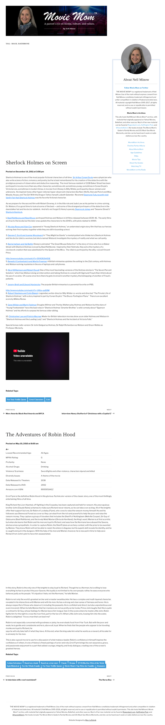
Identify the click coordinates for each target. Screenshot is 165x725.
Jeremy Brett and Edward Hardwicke (24, 284)
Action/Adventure (14, 663)
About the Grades (136, 163)
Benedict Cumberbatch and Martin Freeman (27, 261)
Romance (101, 666)
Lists (48, 400)
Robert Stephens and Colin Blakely (23, 293)
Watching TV (136, 166)
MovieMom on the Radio (136, 170)
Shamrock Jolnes (82, 209)
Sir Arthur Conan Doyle (83, 177)
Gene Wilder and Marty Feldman (22, 305)
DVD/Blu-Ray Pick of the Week (91, 663)
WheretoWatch (122, 128)
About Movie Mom (136, 149)
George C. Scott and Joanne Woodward (25, 235)
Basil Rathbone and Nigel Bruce (21, 218)
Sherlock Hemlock (14, 212)
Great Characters (36, 400)
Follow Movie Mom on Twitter (136, 88)
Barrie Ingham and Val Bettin (20, 244)
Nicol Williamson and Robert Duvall (23, 270)
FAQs (136, 156)
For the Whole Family (31, 666)
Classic (64, 663)
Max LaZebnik (90, 720)
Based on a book (31, 663)
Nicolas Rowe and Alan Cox (20, 226)
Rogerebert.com (134, 125)
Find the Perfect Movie (136, 146)
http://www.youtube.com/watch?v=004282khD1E (28, 258)
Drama (72, 663)
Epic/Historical (13, 666)
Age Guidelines (136, 153)
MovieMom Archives (136, 142)
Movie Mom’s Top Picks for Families (79, 666)
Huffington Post (147, 125)
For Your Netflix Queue (16, 400)
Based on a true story (49, 663)
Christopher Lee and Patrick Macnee (25, 316)
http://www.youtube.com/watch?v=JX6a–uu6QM (28, 290)
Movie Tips (136, 159)
